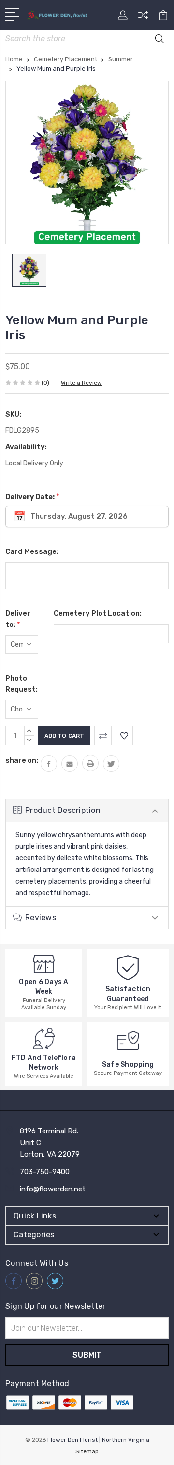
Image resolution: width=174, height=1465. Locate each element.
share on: (21, 760)
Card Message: (31, 551)
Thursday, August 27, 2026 (79, 516)
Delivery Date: (32, 496)
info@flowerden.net (53, 1189)
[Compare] (143, 18)
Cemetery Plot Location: (98, 613)
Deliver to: (17, 619)
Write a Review (81, 382)
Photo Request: (21, 684)
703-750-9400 (45, 1171)
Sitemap (87, 1451)
